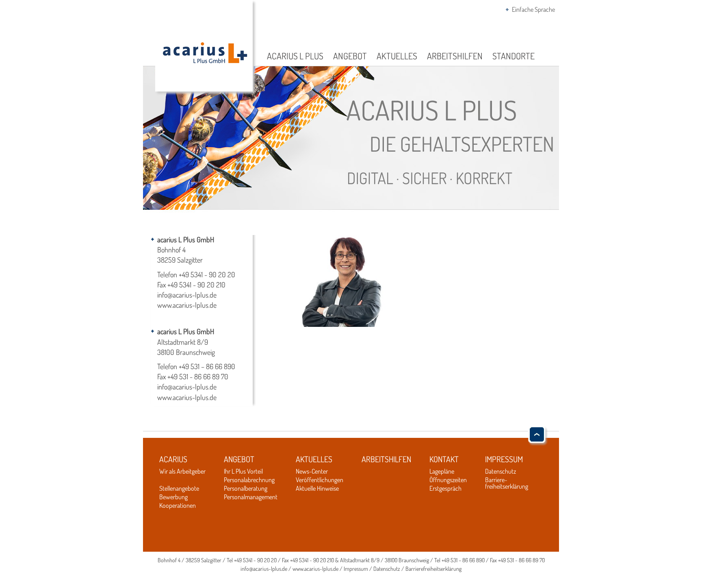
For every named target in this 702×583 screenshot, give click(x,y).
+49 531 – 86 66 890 (207, 366)
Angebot (350, 55)
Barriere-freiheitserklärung (506, 483)
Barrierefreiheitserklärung (433, 568)
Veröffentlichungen (319, 480)
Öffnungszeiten (448, 480)
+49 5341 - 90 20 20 (207, 274)
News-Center (312, 471)
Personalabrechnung (249, 480)
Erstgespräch (445, 488)
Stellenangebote (179, 488)
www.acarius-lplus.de (187, 304)
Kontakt (444, 459)
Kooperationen (177, 505)
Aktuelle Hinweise (317, 488)
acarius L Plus (295, 55)
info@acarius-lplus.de (187, 294)
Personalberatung (245, 488)
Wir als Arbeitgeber (182, 471)
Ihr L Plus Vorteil (243, 471)
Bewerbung (173, 497)
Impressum (504, 459)
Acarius (173, 459)
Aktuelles (397, 55)
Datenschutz (500, 471)
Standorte (513, 55)
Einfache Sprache (533, 9)
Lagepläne (441, 471)
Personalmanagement (250, 497)
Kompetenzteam (179, 480)
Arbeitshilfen (455, 55)
